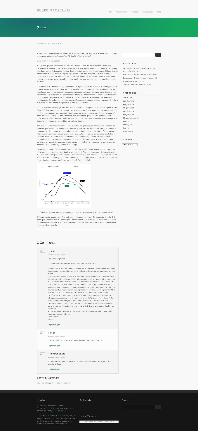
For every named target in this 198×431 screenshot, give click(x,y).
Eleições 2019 (128, 105)
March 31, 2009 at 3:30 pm (56, 254)
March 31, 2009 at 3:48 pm (56, 336)
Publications (147, 11)
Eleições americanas (131, 118)
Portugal (126, 121)
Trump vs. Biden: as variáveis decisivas (137, 85)
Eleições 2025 (128, 115)
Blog (159, 11)
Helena (51, 251)
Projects (134, 11)
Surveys (126, 128)
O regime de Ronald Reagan (133, 81)
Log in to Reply (54, 325)
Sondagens (127, 125)
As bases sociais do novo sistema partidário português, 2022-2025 (139, 70)
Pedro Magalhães (56, 354)
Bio (110, 11)
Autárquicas (127, 98)
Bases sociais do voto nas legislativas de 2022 (140, 78)
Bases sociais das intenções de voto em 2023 (140, 75)
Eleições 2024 (128, 111)
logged (50, 383)
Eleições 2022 (128, 108)
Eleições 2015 (128, 101)
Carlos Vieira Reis (59, 411)
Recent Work (121, 11)
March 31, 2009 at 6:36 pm (56, 357)
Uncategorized (128, 131)
